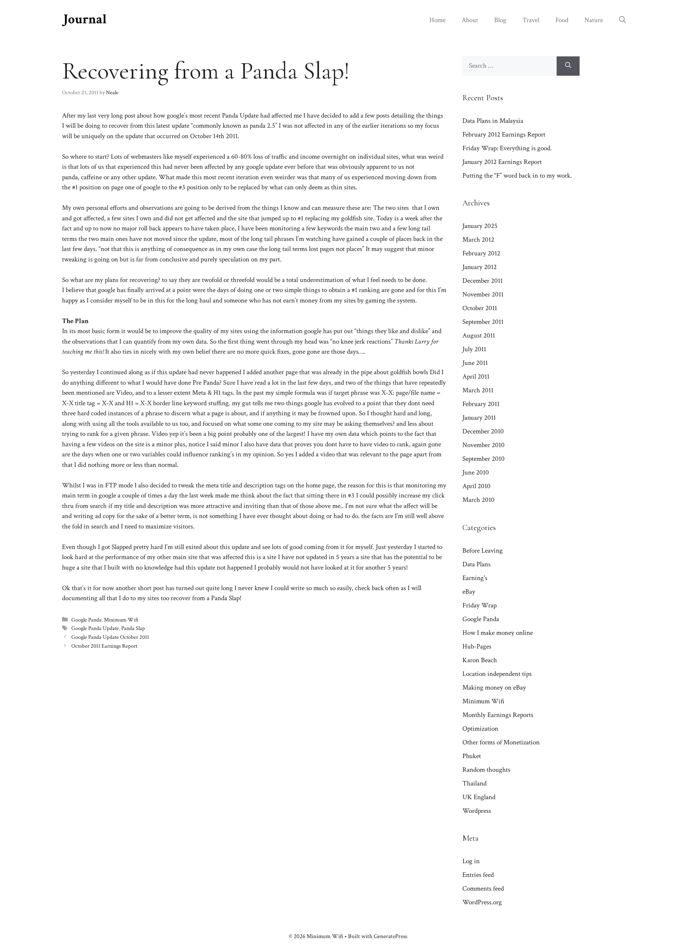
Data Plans (476, 564)
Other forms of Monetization (501, 742)
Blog (500, 20)
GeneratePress (390, 936)
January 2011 (479, 417)
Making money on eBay (494, 687)
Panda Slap (133, 628)
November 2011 (482, 294)
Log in (471, 861)
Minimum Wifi (121, 620)
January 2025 (479, 226)
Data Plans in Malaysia (492, 120)
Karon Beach (479, 660)
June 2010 (475, 472)
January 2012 (479, 267)
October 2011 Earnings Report (104, 646)
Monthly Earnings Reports (497, 715)
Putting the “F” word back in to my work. (517, 175)
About (470, 20)
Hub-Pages (476, 646)
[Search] (568, 66)
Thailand (474, 783)
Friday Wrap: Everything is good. (507, 148)
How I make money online (497, 632)
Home (437, 20)
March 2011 (477, 390)
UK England (478, 797)
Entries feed (478, 874)
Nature (593, 20)
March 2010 (478, 499)
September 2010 (483, 458)
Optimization (480, 728)
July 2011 (474, 349)
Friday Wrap (479, 605)
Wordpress (476, 810)
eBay (468, 591)
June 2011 (475, 362)
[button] (622, 20)
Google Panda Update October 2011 (110, 637)
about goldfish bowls (401, 372)
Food (561, 20)
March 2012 (478, 239)
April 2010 (476, 486)
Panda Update (240, 115)
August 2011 (478, 335)
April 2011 (475, 376)
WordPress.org (482, 902)
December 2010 (483, 431)
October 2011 (479, 308)
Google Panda (86, 620)
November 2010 (483, 445)
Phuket (471, 756)
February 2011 (480, 404)
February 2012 (481, 253)
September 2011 (482, 321)
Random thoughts (486, 769)
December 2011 (482, 280)
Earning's (474, 578)
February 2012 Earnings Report (503, 134)
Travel (530, 20)
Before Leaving (482, 550)
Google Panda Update (95, 628)
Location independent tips (497, 673)
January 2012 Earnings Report (502, 161)
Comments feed (483, 888)
